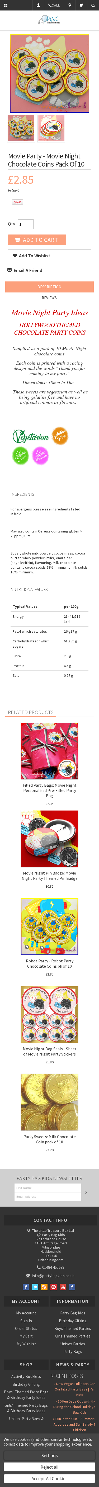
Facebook (26, 1287)
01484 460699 (52, 1267)
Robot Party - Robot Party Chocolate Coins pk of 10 (49, 963)
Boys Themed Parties (72, 1328)
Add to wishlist (34, 256)
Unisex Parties (72, 1343)
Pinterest (53, 1287)
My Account (26, 1312)
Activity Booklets (26, 1376)
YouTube (63, 1287)
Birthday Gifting (73, 1320)
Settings (49, 1455)
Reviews (49, 297)
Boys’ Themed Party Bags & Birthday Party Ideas (26, 1394)
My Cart (26, 1336)
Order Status (26, 1328)
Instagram (72, 1287)
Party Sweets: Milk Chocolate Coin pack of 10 (49, 1139)
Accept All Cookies (49, 1478)
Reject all (49, 1467)
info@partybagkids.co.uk (52, 1275)
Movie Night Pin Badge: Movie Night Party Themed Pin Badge (50, 875)
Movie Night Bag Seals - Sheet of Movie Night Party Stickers (50, 1051)
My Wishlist (26, 1343)
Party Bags (72, 1351)
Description (49, 286)
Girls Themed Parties (73, 1336)
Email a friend (27, 270)
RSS (44, 1287)
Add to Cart (40, 239)
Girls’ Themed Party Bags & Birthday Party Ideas (26, 1408)
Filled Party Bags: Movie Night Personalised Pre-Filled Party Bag (50, 790)
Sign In (26, 1320)
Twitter (35, 1287)
